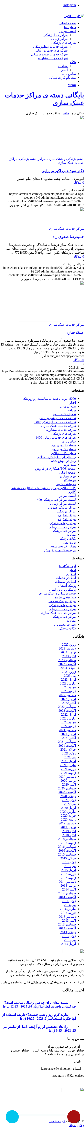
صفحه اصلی (67, 472)
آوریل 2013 (68, 944)
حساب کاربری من (63, 445)
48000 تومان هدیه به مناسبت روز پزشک (49, 398)
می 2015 (70, 866)
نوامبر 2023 (68, 652)
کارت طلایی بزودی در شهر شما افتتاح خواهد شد (43, 488)
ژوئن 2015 (69, 862)
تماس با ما (69, 441)
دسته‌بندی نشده (65, 597)
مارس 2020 (68, 811)
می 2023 (70, 675)
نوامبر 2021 (68, 734)
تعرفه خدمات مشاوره (61, 429)
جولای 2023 (68, 668)
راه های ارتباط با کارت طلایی (56, 457)
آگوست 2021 (67, 745)
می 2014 (70, 905)
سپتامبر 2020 (67, 788)
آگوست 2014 (67, 897)
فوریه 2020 (68, 815)
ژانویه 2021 (68, 773)
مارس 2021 (68, 765)
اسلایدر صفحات (65, 581)
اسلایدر (71, 574)
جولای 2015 (68, 858)
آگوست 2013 (67, 928)
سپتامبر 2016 (67, 846)
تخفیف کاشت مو (64, 414)
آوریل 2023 (68, 679)
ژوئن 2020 (69, 800)
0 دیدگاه (78, 182)
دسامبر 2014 (67, 881)
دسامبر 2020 (67, 776)
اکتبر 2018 (69, 835)
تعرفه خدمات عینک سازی (58, 426)
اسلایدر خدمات (66, 578)
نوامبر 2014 (68, 885)
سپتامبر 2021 (67, 741)
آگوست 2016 (67, 850)
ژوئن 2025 (69, 644)
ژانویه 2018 (68, 842)
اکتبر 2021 (69, 738)
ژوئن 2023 (69, 671)
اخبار (72, 402)
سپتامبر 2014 (67, 893)
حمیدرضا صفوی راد (68, 236)
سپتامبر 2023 (67, 660)
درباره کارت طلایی (63, 453)
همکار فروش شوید (63, 546)
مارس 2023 (68, 683)
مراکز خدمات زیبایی (62, 527)
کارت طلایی (57, 1121)
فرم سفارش (67, 476)
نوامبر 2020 (68, 780)
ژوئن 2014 (69, 901)
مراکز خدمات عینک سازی (66, 228)
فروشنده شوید (66, 484)
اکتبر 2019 (69, 831)
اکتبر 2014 (69, 889)
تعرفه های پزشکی (63, 433)
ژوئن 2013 (69, 936)
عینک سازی (74, 332)
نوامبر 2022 (68, 699)
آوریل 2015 (68, 870)
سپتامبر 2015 (67, 854)
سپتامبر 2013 (67, 924)
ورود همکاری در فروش (60, 550)
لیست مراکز (67, 496)
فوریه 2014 (68, 912)
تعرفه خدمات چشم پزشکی (57, 418)
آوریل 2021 (68, 761)
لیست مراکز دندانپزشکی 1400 (55, 499)
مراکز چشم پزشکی (32, 159)
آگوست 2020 (67, 792)
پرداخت (71, 410)
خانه (66, 113)
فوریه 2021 (68, 769)
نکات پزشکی (67, 538)
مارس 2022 (68, 718)
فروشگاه (70, 480)
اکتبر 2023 (69, 656)
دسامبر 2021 (67, 730)
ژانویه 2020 (68, 819)
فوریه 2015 (68, 874)
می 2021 (70, 757)
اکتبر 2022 (69, 703)
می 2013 (70, 940)
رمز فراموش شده (63, 461)
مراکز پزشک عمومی (62, 507)
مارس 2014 (68, 909)
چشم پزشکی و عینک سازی (65, 159)
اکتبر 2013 (69, 920)
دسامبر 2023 (67, 648)
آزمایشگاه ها (67, 566)
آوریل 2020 (68, 808)
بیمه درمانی (68, 406)
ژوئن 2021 (69, 753)
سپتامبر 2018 (67, 839)
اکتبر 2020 (69, 784)
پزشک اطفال (67, 585)
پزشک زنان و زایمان (62, 589)
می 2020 (70, 804)
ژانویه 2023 (68, 691)
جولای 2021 (68, 749)
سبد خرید (69, 464)
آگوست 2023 (67, 664)
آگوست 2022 (67, 710)
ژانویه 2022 (68, 726)
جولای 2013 (68, 932)
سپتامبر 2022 (67, 706)
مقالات (71, 534)
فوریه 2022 (68, 722)
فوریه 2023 (68, 687)
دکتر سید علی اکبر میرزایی (62, 171)
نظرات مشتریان (65, 624)
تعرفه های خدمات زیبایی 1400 (55, 437)
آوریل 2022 (68, 714)
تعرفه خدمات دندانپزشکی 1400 (55, 422)
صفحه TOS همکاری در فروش (55, 468)
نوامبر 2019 (68, 827)
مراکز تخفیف (67, 515)
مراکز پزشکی (66, 511)
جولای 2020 (68, 796)
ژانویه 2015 (68, 877)
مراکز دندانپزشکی (64, 531)
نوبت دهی (69, 542)
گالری (72, 492)
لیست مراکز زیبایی (63, 503)
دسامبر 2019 (67, 823)
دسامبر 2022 (67, 695)
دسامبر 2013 (67, 916)
